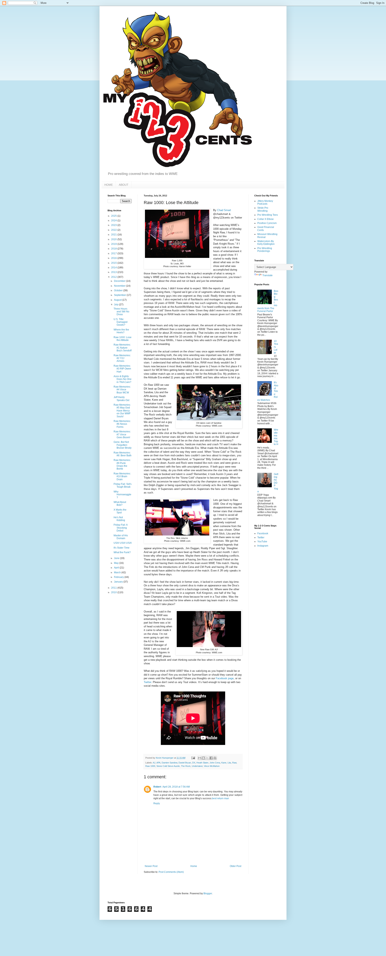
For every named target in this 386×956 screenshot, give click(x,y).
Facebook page (225, 678)
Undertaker (197, 766)
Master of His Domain (121, 537)
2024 (114, 220)
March (117, 572)
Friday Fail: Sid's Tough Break (122, 485)
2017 (114, 253)
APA (158, 762)
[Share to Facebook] (211, 758)
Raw (234, 762)
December (120, 281)
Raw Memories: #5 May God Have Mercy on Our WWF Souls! (122, 410)
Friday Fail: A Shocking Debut (120, 527)
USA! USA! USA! (123, 543)
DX (193, 762)
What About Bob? (120, 503)
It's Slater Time (121, 547)
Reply (156, 803)
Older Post (235, 866)
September (120, 295)
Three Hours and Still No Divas (121, 311)
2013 (114, 272)
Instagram (262, 545)
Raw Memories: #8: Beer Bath (122, 454)
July (116, 304)
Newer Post (151, 866)
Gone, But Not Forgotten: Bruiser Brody (122, 445)
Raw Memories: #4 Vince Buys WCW (122, 389)
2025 (114, 215)
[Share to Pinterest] (215, 758)
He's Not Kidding (119, 519)
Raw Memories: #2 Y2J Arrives (122, 358)
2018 (114, 248)
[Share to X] (207, 758)
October (118, 290)
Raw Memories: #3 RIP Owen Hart (122, 368)
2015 (114, 263)
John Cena (214, 762)
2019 (114, 244)
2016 (114, 258)
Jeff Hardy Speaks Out (121, 398)
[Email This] (200, 758)
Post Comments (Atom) (171, 872)
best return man (220, 798)
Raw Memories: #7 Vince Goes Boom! (122, 434)
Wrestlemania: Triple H (276, 437)
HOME (108, 184)
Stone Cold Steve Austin (168, 766)
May (116, 563)
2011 (114, 587)
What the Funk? (122, 552)
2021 (114, 234)
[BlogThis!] (203, 758)
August (118, 299)
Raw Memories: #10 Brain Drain (122, 476)
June (117, 558)
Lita (229, 762)
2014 (114, 267)
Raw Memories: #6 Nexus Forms (122, 424)
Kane (223, 762)
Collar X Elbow (265, 219)
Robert (157, 786)
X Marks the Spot (120, 511)
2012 (114, 277)
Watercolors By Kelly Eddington (266, 242)
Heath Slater (202, 762)
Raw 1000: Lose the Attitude (122, 339)
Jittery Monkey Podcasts (265, 202)
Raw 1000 (150, 766)
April (117, 567)
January (118, 581)
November (120, 285)
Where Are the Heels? (121, 331)
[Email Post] (193, 758)
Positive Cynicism (267, 223)
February (119, 577)
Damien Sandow (169, 762)
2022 (114, 230)
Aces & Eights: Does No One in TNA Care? (122, 379)
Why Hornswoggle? (122, 494)
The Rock (186, 766)
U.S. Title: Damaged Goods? (120, 322)
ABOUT (123, 184)
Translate (267, 275)
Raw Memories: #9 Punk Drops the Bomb (122, 464)
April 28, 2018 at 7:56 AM (176, 786)
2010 (114, 592)
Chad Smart (224, 210)
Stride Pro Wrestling (262, 209)
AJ (154, 762)
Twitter (147, 682)
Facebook (262, 533)
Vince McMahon (212, 766)
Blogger (207, 893)
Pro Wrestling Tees (267, 214)
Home (193, 866)
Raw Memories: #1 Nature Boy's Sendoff (122, 347)
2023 (114, 225)
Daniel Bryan (185, 762)
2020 (114, 239)
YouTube (262, 541)
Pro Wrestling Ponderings (264, 249)
